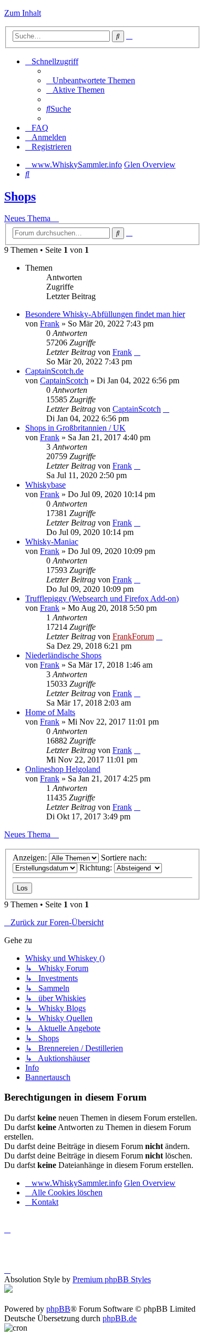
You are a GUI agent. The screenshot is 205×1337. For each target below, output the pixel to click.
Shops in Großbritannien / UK (75, 427)
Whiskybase (45, 484)
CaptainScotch (64, 380)
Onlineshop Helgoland (62, 769)
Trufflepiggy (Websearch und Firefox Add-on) (102, 598)
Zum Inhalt (22, 12)
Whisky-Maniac (51, 541)
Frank (49, 323)
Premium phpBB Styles (112, 1279)
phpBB (58, 1308)
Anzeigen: (31, 857)
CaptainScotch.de (54, 371)
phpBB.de (119, 1318)
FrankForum (133, 636)
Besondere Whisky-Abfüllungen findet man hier (105, 314)
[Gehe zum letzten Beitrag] (137, 352)
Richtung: (96, 867)
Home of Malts (50, 712)
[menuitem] (90, 80)
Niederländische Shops (63, 655)
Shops (20, 196)
